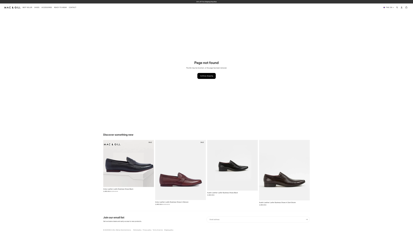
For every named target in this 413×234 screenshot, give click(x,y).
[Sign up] (307, 219)
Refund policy (137, 230)
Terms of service (158, 230)
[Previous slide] (106, 163)
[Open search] (397, 7)
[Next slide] (150, 163)
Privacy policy (147, 230)
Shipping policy (168, 230)
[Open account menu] (401, 7)
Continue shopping (206, 76)
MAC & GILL (112, 230)
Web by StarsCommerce (123, 230)
